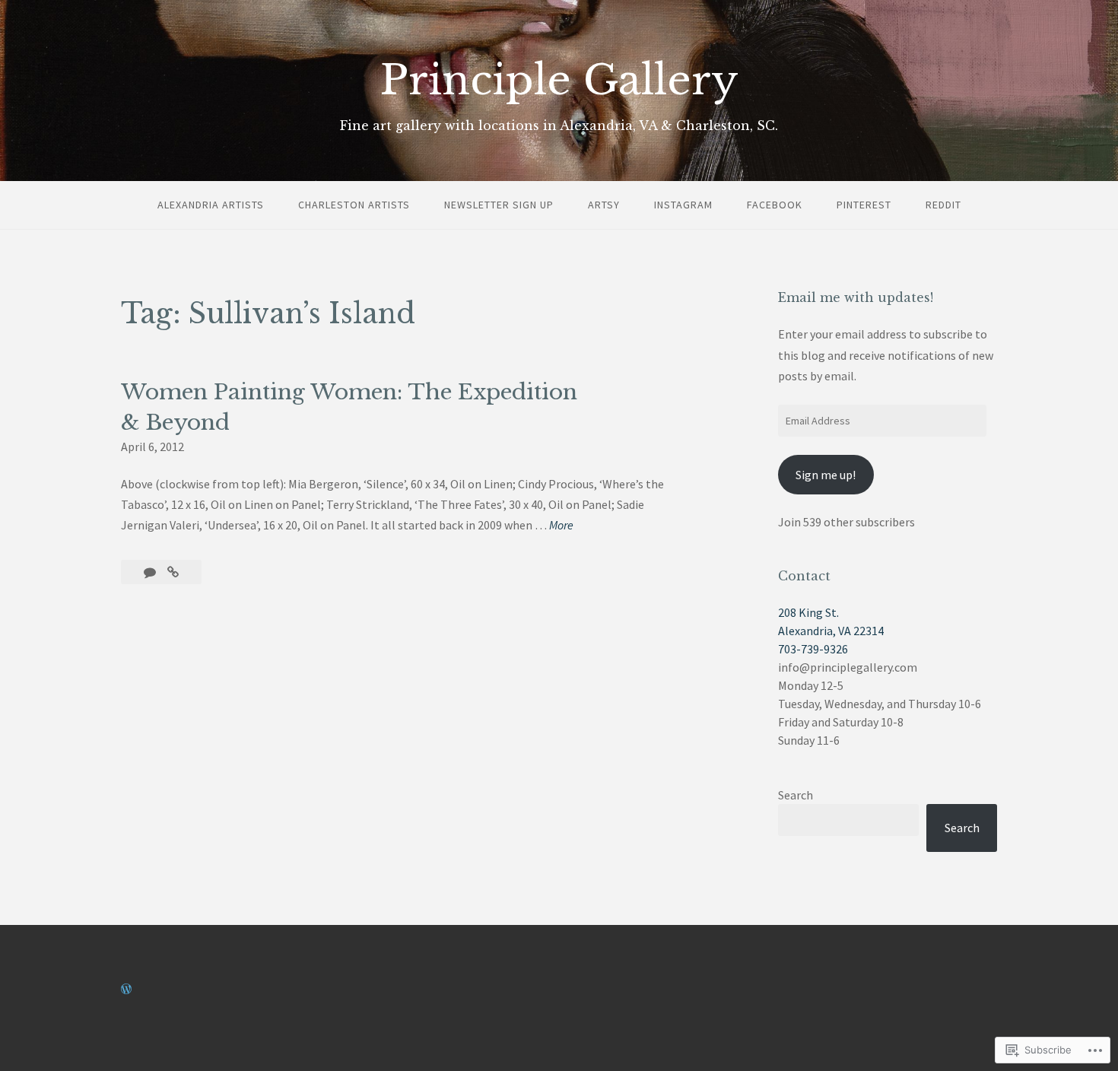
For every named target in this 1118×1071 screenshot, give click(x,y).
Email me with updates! (855, 297)
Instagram (683, 204)
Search (795, 794)
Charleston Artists (354, 204)
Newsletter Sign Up (499, 204)
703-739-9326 (813, 648)
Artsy (604, 204)
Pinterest (864, 204)
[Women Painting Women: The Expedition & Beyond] (173, 572)
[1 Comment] (151, 572)
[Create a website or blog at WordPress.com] (126, 988)
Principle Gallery (559, 80)
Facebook (774, 204)
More (561, 526)
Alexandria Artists (210, 204)
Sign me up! (826, 474)
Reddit (943, 204)
